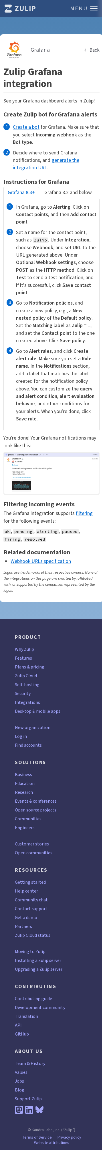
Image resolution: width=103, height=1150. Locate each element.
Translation (26, 1016)
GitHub (22, 1034)
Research (24, 792)
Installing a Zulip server (38, 960)
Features (23, 658)
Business (23, 775)
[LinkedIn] (29, 1110)
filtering (84, 513)
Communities (28, 819)
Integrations (27, 702)
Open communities (33, 853)
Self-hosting (27, 685)
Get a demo (26, 918)
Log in (21, 736)
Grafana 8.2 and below (68, 192)
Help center (26, 891)
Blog (19, 1090)
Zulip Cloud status (32, 935)
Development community (40, 1007)
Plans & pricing (29, 667)
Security (23, 693)
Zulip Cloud (26, 676)
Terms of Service (37, 1137)
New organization (32, 727)
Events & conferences (36, 801)
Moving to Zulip (30, 951)
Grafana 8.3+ (21, 192)
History (38, 1063)
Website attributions (51, 1142)
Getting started (30, 882)
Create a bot (26, 127)
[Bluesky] (39, 1110)
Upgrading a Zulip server (38, 969)
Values (21, 1072)
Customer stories (32, 844)
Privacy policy (69, 1137)
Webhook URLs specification (41, 561)
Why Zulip (24, 649)
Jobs (19, 1081)
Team (20, 1063)
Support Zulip (28, 1099)
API (18, 1025)
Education (25, 783)
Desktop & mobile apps (37, 711)
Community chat (31, 900)
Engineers (25, 828)
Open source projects (35, 810)
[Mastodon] (19, 1110)
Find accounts (28, 745)
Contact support (31, 909)
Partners (23, 926)
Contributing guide (33, 999)
